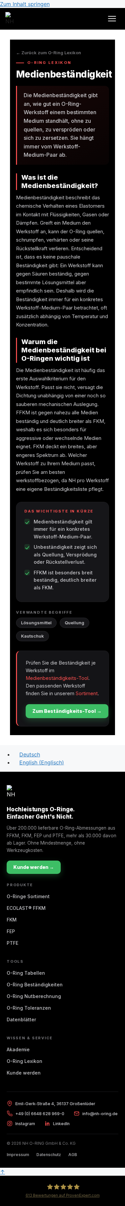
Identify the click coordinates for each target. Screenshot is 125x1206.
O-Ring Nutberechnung (34, 996)
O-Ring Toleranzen (29, 1008)
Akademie (18, 1049)
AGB (72, 1154)
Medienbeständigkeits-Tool (57, 678)
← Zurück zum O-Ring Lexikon (48, 53)
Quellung (74, 622)
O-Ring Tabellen (26, 973)
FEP (11, 931)
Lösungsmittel (36, 622)
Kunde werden (24, 1073)
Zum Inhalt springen (25, 4)
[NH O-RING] (12, 18)
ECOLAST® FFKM (26, 908)
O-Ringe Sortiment (28, 896)
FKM (12, 919)
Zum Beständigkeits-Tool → (67, 711)
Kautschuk (32, 636)
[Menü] (112, 18)
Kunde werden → (33, 867)
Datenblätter (21, 1019)
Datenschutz (48, 1154)
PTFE (12, 943)
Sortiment (87, 693)
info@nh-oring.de (100, 1113)
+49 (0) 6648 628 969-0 (39, 1113)
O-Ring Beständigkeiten (35, 984)
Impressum (18, 1154)
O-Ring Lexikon (24, 1061)
